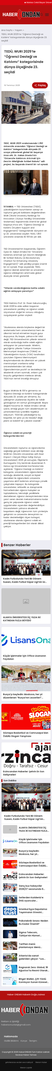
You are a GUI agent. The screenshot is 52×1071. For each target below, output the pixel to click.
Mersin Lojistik (26, 1067)
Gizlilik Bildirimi (11, 1040)
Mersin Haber (41, 1062)
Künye (24, 1040)
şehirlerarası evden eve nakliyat (19, 1062)
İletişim (33, 1040)
